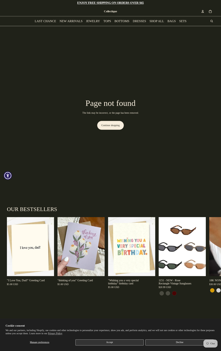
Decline (179, 342)
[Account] (202, 11)
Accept (109, 342)
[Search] (211, 21)
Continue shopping (110, 125)
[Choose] (200, 271)
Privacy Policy (55, 333)
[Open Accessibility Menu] (7, 175)
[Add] (49, 271)
